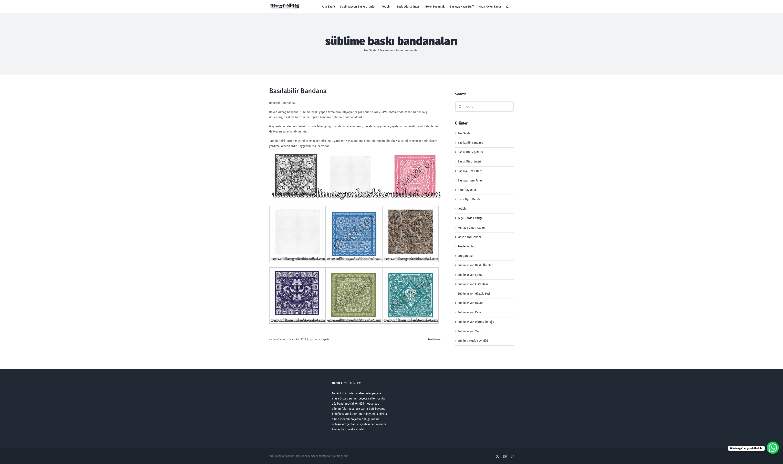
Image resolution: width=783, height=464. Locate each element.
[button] (507, 6)
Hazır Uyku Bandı (469, 199)
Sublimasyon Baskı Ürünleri (475, 265)
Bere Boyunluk (467, 190)
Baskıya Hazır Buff (470, 171)
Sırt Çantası (465, 256)
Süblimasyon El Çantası (473, 284)
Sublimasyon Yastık (470, 331)
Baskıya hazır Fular (470, 180)
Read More (434, 339)
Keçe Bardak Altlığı (470, 218)
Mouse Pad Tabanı (469, 237)
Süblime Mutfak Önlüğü (473, 341)
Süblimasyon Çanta (470, 275)
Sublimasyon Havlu (470, 303)
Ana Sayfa (464, 133)
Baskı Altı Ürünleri (469, 161)
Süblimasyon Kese (469, 312)
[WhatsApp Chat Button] (773, 448)
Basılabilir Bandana (298, 91)
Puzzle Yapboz (467, 246)
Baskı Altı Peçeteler (470, 152)
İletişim (462, 208)
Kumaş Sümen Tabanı (472, 227)
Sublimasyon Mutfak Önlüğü (476, 322)
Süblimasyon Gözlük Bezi (474, 293)
